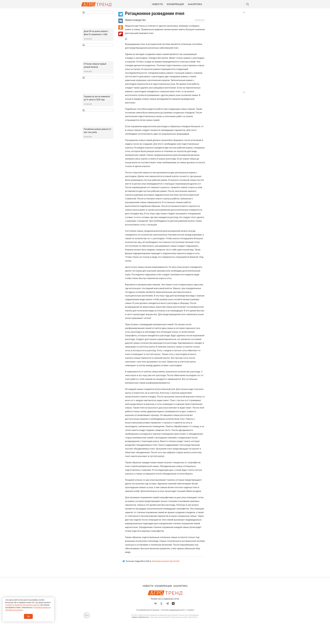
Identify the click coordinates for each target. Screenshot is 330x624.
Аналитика (195, 4)
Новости (157, 4)
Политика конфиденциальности (173, 610)
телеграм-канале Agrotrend (165, 561)
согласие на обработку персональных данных (22, 605)
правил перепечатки (140, 617)
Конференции (175, 4)
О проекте (190, 610)
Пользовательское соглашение (147, 610)
